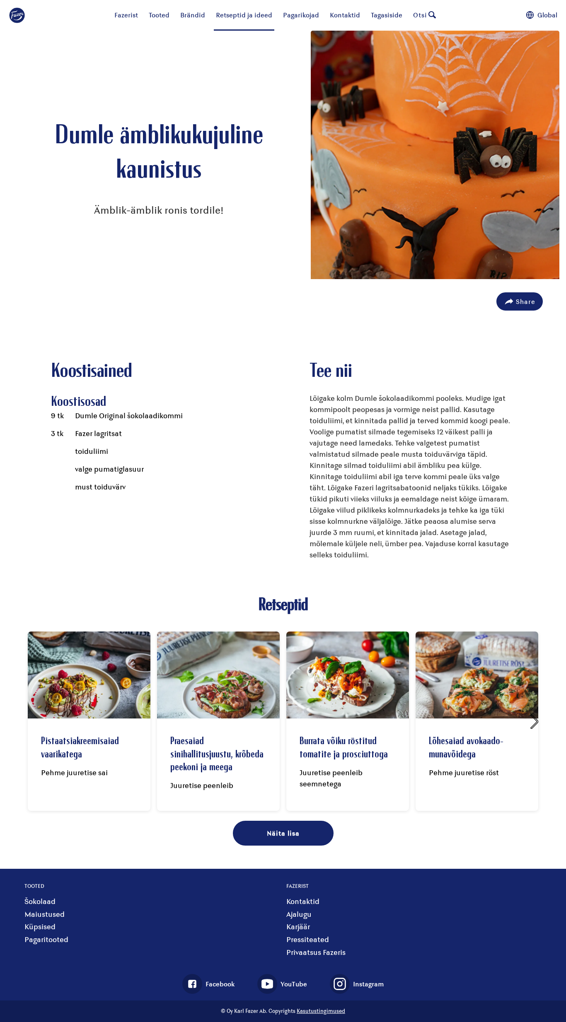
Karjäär (298, 926)
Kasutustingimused (321, 1011)
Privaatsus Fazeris (316, 952)
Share (525, 301)
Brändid (192, 15)
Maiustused (44, 914)
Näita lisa (283, 833)
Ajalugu (299, 914)
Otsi (420, 15)
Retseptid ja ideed (244, 15)
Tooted (159, 15)
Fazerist (126, 15)
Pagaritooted (46, 939)
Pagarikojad (301, 15)
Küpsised (40, 926)
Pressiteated (307, 939)
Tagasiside (386, 15)
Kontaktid (345, 15)
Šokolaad (40, 901)
